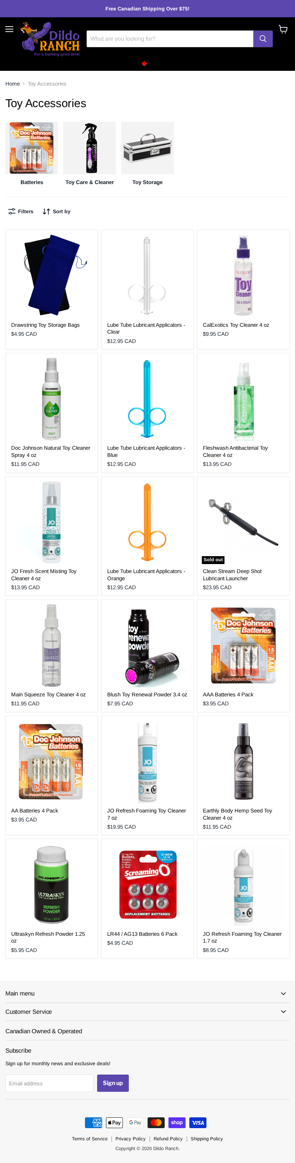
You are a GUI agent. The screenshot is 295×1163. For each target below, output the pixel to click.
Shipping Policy (207, 1138)
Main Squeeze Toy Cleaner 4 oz (48, 694)
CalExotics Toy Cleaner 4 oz (236, 325)
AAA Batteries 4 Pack (228, 694)
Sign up (113, 1083)
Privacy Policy (130, 1138)
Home (12, 84)
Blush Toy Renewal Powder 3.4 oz (147, 694)
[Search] (263, 39)
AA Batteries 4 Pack (34, 810)
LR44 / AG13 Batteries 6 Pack (142, 934)
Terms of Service (90, 1138)
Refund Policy (168, 1138)
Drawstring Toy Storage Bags (45, 325)
